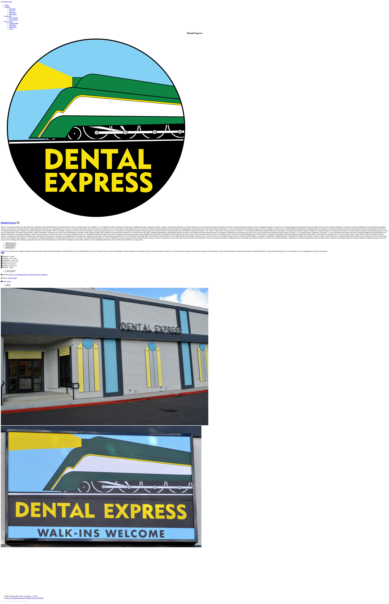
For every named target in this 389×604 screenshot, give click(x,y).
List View (12, 10)
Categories (8, 16)
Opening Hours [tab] (10, 247)
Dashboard (12, 25)
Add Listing (13, 14)
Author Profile (13, 23)
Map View (12, 12)
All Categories (13, 18)
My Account (9, 21)
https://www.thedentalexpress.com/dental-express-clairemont (28, 274)
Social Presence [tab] (10, 245)
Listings (7, 7)
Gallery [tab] (8, 285)
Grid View (12, 9)
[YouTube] (3, 253)
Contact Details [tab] (10, 271)
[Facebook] (1, 253)
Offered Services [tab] (11, 243)
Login (11, 29)
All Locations (13, 20)
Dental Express (9, 222)
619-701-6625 (12, 278)
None (9, 281)
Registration (13, 27)
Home (7, 5)
